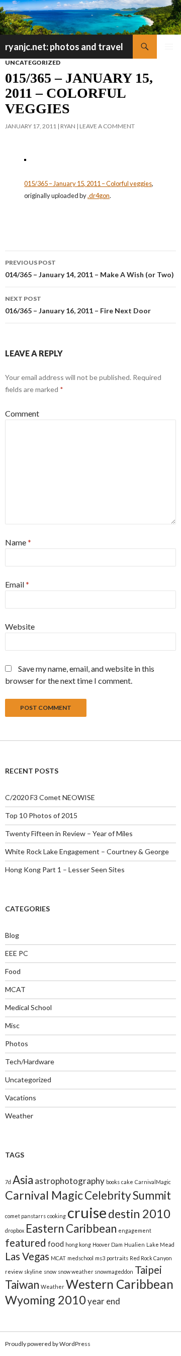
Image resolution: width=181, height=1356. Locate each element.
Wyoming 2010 (45, 1300)
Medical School (28, 1007)
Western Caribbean (119, 1284)
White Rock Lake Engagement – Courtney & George (87, 851)
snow (50, 1271)
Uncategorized (32, 62)
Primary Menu (169, 47)
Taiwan (22, 1284)
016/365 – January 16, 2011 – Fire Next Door (78, 305)
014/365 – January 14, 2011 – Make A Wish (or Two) (89, 269)
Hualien (134, 1244)
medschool (80, 1258)
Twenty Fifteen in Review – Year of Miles (69, 833)
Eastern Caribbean (71, 1228)
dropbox (14, 1230)
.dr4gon (98, 195)
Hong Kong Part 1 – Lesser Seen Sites (65, 869)
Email (17, 584)
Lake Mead (160, 1244)
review (14, 1271)
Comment (22, 413)
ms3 (100, 1258)
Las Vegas (27, 1256)
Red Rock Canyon (151, 1258)
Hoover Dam (108, 1244)
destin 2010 (139, 1214)
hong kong (78, 1244)
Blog (12, 935)
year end (103, 1301)
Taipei (148, 1269)
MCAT (15, 989)
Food (13, 971)
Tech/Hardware (29, 1061)
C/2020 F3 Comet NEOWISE (50, 797)
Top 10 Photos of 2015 (41, 815)
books (113, 1182)
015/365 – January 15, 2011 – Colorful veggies (88, 183)
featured (25, 1242)
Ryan (67, 126)
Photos (16, 1043)
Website (20, 626)
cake (127, 1182)
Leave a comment (107, 126)
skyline (33, 1271)
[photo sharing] (25, 158)
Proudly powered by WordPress (47, 1343)
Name (18, 542)
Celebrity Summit (127, 1195)
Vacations (20, 1097)
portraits (117, 1258)
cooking (56, 1216)
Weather (19, 1115)
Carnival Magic (44, 1195)
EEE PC (16, 953)
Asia (23, 1180)
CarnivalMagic (153, 1182)
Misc (12, 1025)
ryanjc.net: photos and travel (64, 46)
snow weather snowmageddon (95, 1271)
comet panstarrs (25, 1216)
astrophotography (70, 1181)
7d (8, 1182)
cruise (87, 1212)
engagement (134, 1230)
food (56, 1244)
